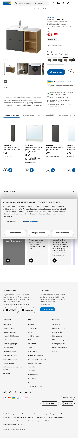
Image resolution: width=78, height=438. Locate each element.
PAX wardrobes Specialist (60, 340)
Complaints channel (9, 421)
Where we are (32, 328)
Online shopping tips (10, 344)
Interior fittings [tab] (28, 115)
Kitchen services (57, 332)
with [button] (61, 82)
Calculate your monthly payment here (62, 86)
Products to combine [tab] (11, 115)
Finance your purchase (59, 348)
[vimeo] (20, 392)
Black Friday (32, 378)
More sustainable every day (37, 359)
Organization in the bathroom (33, 9)
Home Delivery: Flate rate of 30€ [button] (59, 97)
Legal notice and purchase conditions (14, 414)
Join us (30, 332)
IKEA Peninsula (33, 375)
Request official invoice (11, 336)
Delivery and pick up (58, 328)
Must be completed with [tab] (67, 115)
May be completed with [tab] (45, 115)
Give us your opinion (10, 377)
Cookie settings (43, 414)
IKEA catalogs (32, 340)
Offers (30, 348)
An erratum (7, 373)
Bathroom (19, 9)
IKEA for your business (35, 355)
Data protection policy (56, 414)
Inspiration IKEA (33, 344)
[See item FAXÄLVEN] (34, 133)
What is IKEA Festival (35, 386)
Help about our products (11, 340)
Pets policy (31, 421)
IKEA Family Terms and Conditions (13, 424)
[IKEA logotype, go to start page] (7, 3)
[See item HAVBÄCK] (13, 133)
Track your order (8, 328)
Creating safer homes (35, 363)
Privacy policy (7, 417)
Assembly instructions (10, 359)
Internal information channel (56, 417)
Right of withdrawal (9, 351)
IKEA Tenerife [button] (50, 403)
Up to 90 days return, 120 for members (60, 105)
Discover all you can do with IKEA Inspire (16, 304)
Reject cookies (15, 233)
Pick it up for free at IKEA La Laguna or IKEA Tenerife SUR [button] (61, 101)
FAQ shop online (8, 348)
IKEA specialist (57, 336)
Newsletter (31, 367)
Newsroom (31, 371)
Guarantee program (10, 355)
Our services (56, 324)
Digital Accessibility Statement (45, 421)
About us (31, 324)
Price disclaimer (40, 417)
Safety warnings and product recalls (12, 368)
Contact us (7, 324)
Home (5, 9)
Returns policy (21, 421)
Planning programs (58, 344)
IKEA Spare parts (9, 363)
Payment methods (9, 332)
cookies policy (32, 221)
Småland (55, 351)
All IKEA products (33, 336)
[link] (50, 60)
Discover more (45, 304)
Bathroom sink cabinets (52, 9)
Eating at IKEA (32, 351)
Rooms (12, 9)
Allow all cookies (62, 233)
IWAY (29, 382)
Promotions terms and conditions (23, 417)
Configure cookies (38, 233)
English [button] (67, 403)
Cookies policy (32, 414)
